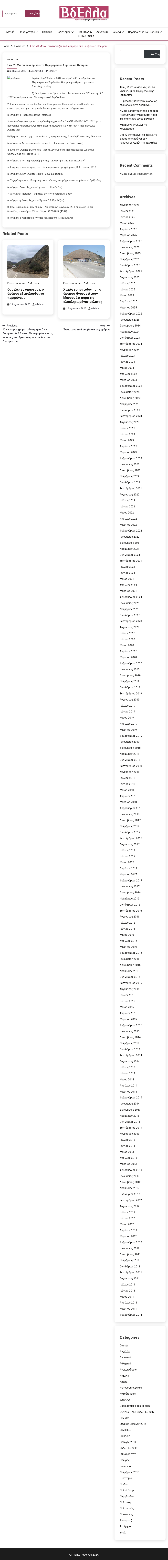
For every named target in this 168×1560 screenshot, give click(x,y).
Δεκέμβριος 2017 (130, 820)
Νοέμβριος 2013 (129, 1115)
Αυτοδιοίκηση (128, 1393)
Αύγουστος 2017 (129, 844)
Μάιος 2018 (127, 790)
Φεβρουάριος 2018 (131, 808)
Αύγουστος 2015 (129, 989)
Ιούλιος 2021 (127, 566)
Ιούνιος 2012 (127, 1218)
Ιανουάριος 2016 (129, 958)
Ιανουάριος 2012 (129, 1248)
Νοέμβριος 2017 (129, 826)
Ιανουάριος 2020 (129, 669)
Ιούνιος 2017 (127, 856)
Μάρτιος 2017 (128, 874)
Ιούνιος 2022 (127, 506)
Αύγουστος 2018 (129, 771)
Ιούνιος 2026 (127, 217)
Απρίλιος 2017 (128, 868)
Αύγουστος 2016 (129, 916)
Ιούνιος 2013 (127, 1145)
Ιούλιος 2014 (127, 1067)
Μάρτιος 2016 (128, 946)
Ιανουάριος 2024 (129, 392)
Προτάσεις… (127, 1514)
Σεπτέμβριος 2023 (131, 416)
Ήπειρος (47, 31)
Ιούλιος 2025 (127, 283)
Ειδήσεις (125, 1436)
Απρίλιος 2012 (128, 1230)
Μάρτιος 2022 (128, 524)
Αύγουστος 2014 (129, 1061)
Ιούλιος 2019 (127, 705)
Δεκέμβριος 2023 (130, 398)
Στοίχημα (125, 1526)
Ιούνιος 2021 (127, 572)
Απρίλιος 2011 (128, 1302)
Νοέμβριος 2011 (129, 1260)
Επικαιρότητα (27, 32)
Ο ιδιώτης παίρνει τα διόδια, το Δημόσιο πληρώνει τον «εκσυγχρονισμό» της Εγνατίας (138, 138)
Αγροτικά (125, 1357)
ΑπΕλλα (124, 1375)
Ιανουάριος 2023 (129, 464)
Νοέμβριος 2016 (129, 898)
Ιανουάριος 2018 (129, 814)
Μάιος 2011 (127, 1296)
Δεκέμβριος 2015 (130, 965)
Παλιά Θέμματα (129, 1490)
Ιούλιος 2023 (127, 428)
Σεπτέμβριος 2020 (131, 621)
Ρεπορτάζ (126, 1520)
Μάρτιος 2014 (128, 1091)
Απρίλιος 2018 (128, 796)
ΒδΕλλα (116, 32)
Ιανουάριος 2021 (129, 603)
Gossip (124, 1345)
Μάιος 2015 (127, 1007)
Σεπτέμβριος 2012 (131, 1200)
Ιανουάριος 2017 (129, 886)
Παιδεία (124, 1484)
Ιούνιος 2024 (127, 361)
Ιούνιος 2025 (127, 289)
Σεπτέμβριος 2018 (131, 766)
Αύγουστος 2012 (129, 1206)
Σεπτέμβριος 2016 (131, 910)
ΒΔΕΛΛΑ (125, 1399)
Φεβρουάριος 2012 (131, 1242)
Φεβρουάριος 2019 (131, 735)
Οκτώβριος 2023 (130, 410)
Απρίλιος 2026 (128, 229)
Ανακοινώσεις (128, 1369)
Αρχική (10, 31)
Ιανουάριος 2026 (129, 247)
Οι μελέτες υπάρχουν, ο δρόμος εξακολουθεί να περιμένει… (25, 293)
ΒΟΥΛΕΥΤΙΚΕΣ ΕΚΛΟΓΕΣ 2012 (137, 1411)
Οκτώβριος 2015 (130, 976)
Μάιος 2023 (127, 440)
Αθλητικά (102, 31)
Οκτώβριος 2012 (130, 1194)
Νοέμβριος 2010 (129, 1472)
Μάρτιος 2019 (128, 729)
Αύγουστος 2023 (129, 422)
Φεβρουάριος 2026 (131, 241)
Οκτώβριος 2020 (130, 615)
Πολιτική (13, 59)
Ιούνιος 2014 (127, 1073)
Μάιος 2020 (127, 645)
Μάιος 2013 (127, 1152)
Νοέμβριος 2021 (129, 548)
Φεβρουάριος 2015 (131, 1025)
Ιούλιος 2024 (127, 355)
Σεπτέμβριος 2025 (131, 271)
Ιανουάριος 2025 (129, 319)
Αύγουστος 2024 (129, 349)
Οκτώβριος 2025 (130, 265)
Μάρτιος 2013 (128, 1163)
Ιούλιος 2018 (127, 778)
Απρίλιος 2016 (128, 940)
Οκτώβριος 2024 (130, 337)
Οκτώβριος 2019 (130, 687)
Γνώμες (124, 1417)
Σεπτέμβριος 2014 (131, 1055)
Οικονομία (126, 1478)
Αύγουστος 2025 (129, 277)
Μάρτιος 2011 (128, 1308)
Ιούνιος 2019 (127, 711)
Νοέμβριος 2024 (129, 331)
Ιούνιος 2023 (127, 434)
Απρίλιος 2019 (128, 723)
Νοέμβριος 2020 (129, 609)
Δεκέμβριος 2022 (130, 470)
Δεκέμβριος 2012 (130, 1182)
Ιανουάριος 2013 (129, 1176)
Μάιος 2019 (127, 717)
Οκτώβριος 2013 (130, 1121)
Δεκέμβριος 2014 (130, 1037)
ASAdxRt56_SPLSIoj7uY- (44, 71)
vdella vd (39, 304)
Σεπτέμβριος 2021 (131, 560)
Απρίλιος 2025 (128, 301)
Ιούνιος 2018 (127, 784)
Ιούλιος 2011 (127, 1284)
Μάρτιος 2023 (128, 452)
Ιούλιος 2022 (127, 500)
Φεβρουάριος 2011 (131, 1314)
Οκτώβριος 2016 (130, 904)
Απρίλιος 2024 (128, 373)
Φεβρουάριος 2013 (131, 1170)
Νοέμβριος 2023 (129, 404)
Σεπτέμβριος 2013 (131, 1127)
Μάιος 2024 (127, 367)
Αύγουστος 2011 (129, 1278)
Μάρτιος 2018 (128, 802)
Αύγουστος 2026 (129, 205)
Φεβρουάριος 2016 (131, 952)
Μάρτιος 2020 (128, 657)
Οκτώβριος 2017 (130, 832)
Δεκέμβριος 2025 (130, 253)
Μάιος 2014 (127, 1079)
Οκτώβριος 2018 (130, 759)
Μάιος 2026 (127, 223)
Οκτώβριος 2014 (130, 1049)
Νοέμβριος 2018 (129, 753)
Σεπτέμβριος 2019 (131, 693)
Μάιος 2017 (127, 862)
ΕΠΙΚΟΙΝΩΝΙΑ (86, 36)
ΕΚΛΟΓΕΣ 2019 (128, 1448)
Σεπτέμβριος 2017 (131, 838)
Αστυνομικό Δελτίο (131, 1387)
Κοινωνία (125, 1466)
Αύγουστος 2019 (129, 699)
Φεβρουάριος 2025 (131, 313)
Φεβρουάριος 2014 (131, 1097)
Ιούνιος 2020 (127, 639)
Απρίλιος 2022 (128, 518)
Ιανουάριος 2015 (129, 1031)
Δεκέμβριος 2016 (130, 892)
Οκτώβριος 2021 (130, 554)
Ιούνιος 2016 (127, 928)
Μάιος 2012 (127, 1224)
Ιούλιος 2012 (127, 1212)
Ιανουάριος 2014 (129, 1103)
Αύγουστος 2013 (129, 1133)
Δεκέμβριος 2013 (130, 1109)
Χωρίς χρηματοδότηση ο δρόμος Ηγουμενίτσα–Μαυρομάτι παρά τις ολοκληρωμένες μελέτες (82, 295)
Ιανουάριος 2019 (129, 741)
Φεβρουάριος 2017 (131, 880)
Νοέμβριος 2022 (129, 476)
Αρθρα (123, 1381)
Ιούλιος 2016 (127, 922)
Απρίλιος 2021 (128, 585)
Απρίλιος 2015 (128, 1013)
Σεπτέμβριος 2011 (131, 1272)
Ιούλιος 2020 (127, 633)
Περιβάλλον (85, 31)
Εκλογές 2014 (128, 1442)
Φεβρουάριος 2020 (131, 663)
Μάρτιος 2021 (128, 590)
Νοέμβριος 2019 (129, 681)
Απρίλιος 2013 (128, 1157)
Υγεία (123, 1532)
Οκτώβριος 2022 (130, 482)
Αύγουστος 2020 (129, 627)
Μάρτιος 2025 (128, 307)
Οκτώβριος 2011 (130, 1266)
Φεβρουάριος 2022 (131, 530)
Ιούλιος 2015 (127, 995)
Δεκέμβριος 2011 (130, 1254)
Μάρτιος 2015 (128, 1019)
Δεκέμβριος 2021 (130, 542)
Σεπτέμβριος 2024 (131, 343)
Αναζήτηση (155, 54)
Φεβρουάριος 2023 (131, 458)
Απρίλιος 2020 (128, 651)
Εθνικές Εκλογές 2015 (133, 1423)
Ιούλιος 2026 (127, 211)
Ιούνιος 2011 (127, 1290)
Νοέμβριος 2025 (129, 259)
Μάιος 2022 (127, 512)
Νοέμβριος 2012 (129, 1188)
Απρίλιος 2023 (128, 446)
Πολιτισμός (63, 32)
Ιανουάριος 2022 (129, 536)
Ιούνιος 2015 (127, 1001)
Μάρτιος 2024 (128, 380)
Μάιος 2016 (127, 934)
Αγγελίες (125, 1351)
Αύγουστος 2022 (129, 494)
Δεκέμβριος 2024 (130, 325)
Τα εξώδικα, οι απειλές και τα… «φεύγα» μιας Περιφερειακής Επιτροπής (138, 91)
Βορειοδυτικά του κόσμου (143, 32)
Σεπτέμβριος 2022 (131, 488)
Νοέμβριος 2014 (129, 1043)
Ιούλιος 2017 (127, 850)
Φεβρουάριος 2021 (131, 597)
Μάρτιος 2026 (128, 235)
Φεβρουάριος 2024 (131, 385)
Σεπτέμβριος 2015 (131, 983)
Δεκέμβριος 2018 (130, 747)
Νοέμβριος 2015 (129, 971)
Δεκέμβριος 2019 (130, 675)
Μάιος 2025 (127, 295)
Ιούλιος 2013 (127, 1139)
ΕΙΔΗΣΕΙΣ (125, 1430)
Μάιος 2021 (127, 579)
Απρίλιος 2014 (128, 1085)
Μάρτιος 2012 (128, 1236)
